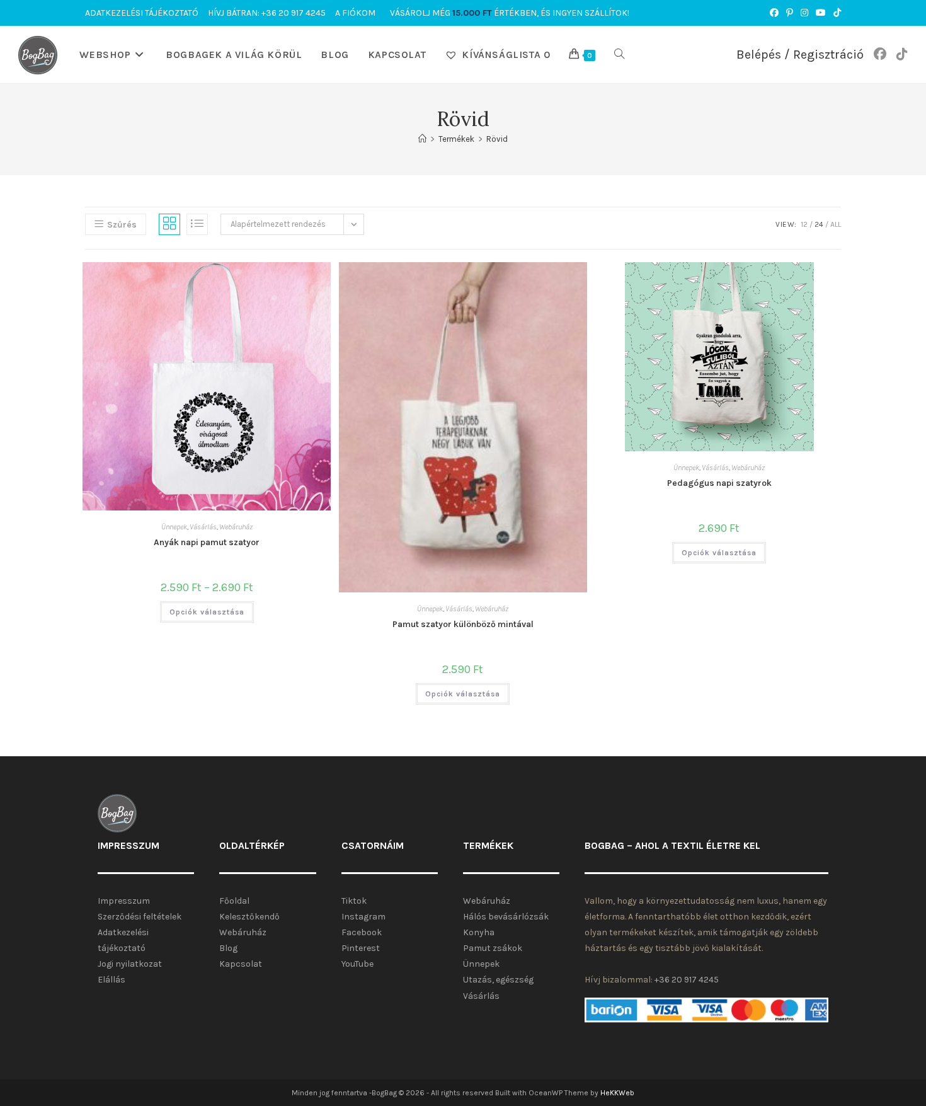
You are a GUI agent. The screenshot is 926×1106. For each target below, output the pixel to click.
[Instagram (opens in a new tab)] (804, 13)
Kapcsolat (240, 964)
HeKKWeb (617, 1092)
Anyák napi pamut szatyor (207, 542)
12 (804, 224)
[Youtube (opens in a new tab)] (821, 13)
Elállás (111, 979)
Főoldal (234, 901)
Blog (228, 948)
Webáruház (236, 526)
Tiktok (354, 901)
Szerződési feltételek (139, 916)
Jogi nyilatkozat (130, 964)
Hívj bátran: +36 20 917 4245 (267, 13)
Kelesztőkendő (249, 916)
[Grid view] (169, 224)
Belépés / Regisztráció (800, 54)
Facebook (361, 932)
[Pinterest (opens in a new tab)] (789, 13)
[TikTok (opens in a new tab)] (835, 13)
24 (819, 224)
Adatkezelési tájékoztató (141, 13)
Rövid (497, 139)
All (835, 224)
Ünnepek (174, 526)
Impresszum (124, 901)
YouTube (357, 964)
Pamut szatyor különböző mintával (463, 624)
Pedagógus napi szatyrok (719, 483)
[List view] (197, 224)
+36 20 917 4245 (686, 979)
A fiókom (355, 13)
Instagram (363, 916)
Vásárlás (203, 526)
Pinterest (360, 948)
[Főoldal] (422, 139)
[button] (253, 279)
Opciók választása (206, 612)
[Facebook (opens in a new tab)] (774, 13)
